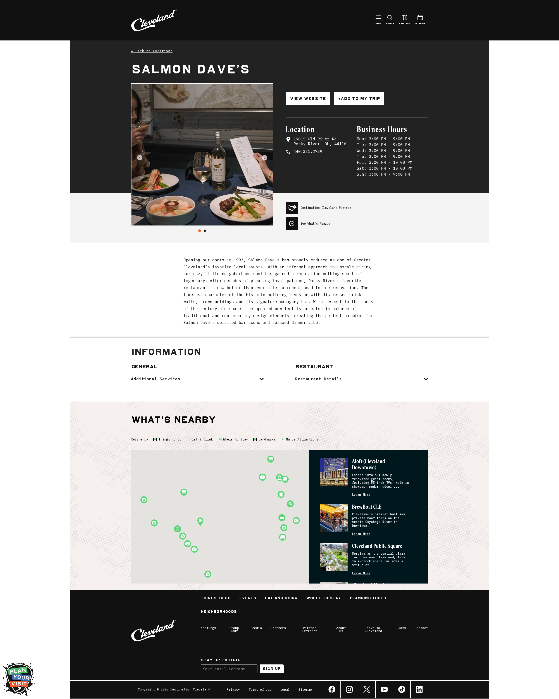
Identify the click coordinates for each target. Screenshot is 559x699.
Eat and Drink (281, 598)
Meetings (208, 628)
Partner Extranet (309, 629)
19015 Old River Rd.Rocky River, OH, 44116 (319, 142)
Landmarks (267, 439)
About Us (341, 629)
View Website (308, 98)
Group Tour (234, 629)
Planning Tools (368, 598)
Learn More (361, 495)
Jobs (402, 628)
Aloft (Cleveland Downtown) (368, 464)
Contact (421, 628)
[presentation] (357, 206)
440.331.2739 (307, 151)
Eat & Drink (202, 439)
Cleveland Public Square (377, 546)
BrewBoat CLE (366, 507)
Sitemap (305, 689)
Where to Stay (235, 439)
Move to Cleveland (373, 629)
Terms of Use (260, 689)
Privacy (233, 689)
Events (247, 598)
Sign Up (272, 668)
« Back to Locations (152, 51)
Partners (278, 628)
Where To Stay (323, 598)
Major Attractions (302, 439)
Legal (285, 689)
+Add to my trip (359, 98)
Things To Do (170, 439)
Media (257, 628)
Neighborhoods (219, 612)
